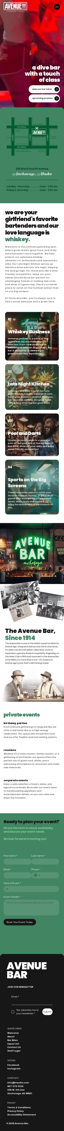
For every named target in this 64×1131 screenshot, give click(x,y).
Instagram (13, 1068)
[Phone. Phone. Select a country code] (37, 875)
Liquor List (13, 1043)
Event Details (12, 896)
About (11, 1036)
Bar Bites (12, 1040)
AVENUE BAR (26, 970)
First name (10, 855)
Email (7, 869)
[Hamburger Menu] (57, 7)
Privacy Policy (15, 1111)
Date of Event (12, 883)
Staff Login (13, 1050)
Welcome (13, 1033)
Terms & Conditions (19, 1107)
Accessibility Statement (21, 1114)
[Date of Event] (7, 889)
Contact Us (14, 1047)
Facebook (13, 1065)
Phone (35, 869)
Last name (38, 855)
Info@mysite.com (18, 1082)
